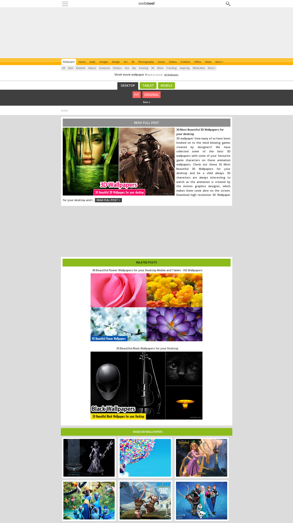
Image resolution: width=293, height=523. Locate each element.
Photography (146, 61)
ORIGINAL (151, 95)
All (63, 67)
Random (80, 67)
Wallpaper (69, 61)
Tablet (148, 85)
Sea (127, 67)
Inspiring (185, 67)
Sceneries (104, 67)
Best (70, 67)
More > (219, 61)
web (147, 3)
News (208, 61)
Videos (173, 61)
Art (126, 61)
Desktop (128, 85)
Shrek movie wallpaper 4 (130, 74)
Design (116, 61)
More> (211, 67)
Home (82, 61)
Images (103, 61)
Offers (197, 61)
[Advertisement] (146, 33)
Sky (134, 67)
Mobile (166, 85)
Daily (92, 61)
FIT (136, 95)
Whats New (199, 67)
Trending (171, 67)
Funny (161, 61)
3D (132, 61)
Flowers (117, 67)
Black (160, 67)
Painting (143, 67)
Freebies (185, 61)
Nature (92, 67)
